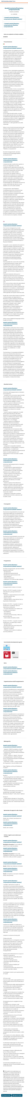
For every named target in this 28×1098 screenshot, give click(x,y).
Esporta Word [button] (17, 1095)
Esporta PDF (7, 1095)
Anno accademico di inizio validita (13, 34)
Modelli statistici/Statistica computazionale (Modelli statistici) (13, 18)
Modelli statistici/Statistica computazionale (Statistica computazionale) (11, 25)
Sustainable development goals (13, 642)
